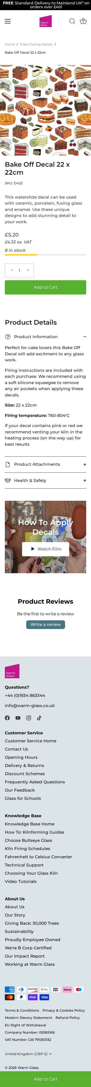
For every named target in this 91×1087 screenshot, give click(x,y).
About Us (15, 906)
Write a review (46, 624)
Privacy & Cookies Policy (63, 1010)
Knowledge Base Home (29, 824)
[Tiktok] (39, 717)
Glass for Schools (23, 798)
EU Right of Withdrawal (25, 1025)
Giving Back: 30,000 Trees (32, 923)
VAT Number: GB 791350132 (28, 1039)
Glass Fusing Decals (36, 44)
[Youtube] (18, 717)
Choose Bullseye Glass (28, 840)
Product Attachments (36, 464)
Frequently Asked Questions (35, 781)
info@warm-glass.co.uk (30, 705)
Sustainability (19, 931)
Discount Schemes (25, 773)
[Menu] (7, 21)
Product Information (32, 336)
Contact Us (16, 749)
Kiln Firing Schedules (27, 848)
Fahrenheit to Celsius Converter (38, 856)
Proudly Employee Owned (32, 939)
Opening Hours (21, 757)
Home (10, 44)
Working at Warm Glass (30, 964)
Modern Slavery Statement (28, 1017)
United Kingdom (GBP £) (26, 1054)
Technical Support (24, 865)
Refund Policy (68, 1017)
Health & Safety (29, 480)
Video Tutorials (21, 881)
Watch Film (49, 549)
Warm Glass (28, 1068)
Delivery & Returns (24, 765)
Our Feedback (20, 790)
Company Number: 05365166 (30, 1032)
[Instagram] (28, 717)
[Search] (72, 22)
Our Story (15, 915)
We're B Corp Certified (28, 947)
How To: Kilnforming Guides (34, 832)
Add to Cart (46, 1079)
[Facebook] (7, 717)
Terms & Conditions (22, 1010)
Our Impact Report (25, 956)
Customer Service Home (30, 740)
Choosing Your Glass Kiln (31, 873)
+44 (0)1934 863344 (25, 695)
